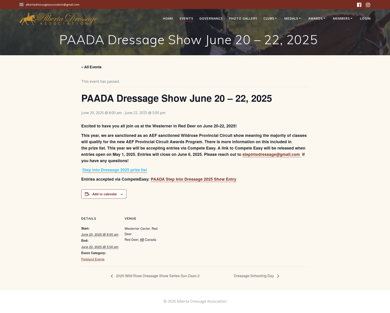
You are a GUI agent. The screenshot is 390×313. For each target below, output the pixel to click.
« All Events (91, 66)
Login (365, 18)
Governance (211, 18)
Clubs (268, 18)
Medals (291, 18)
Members (341, 18)
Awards (315, 18)
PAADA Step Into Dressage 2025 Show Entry (193, 179)
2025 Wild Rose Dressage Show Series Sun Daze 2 (157, 275)
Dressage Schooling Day (254, 275)
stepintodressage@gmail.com (271, 154)
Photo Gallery (243, 18)
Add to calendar (104, 194)
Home (168, 18)
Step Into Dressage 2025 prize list (114, 170)
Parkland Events (92, 259)
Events (186, 18)
